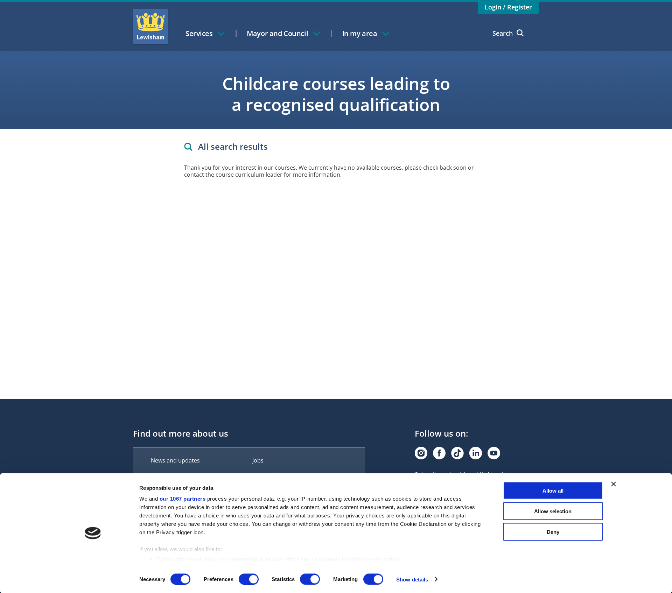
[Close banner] (613, 484)
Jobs (258, 460)
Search (502, 33)
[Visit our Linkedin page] (475, 453)
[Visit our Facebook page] (439, 453)
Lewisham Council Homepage (150, 26)
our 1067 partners (183, 499)
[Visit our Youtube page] (494, 453)
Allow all (553, 491)
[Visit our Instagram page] (421, 453)
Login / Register (508, 7)
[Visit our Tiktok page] (457, 453)
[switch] (249, 579)
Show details (412, 579)
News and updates (175, 460)
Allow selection (553, 511)
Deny (553, 532)
